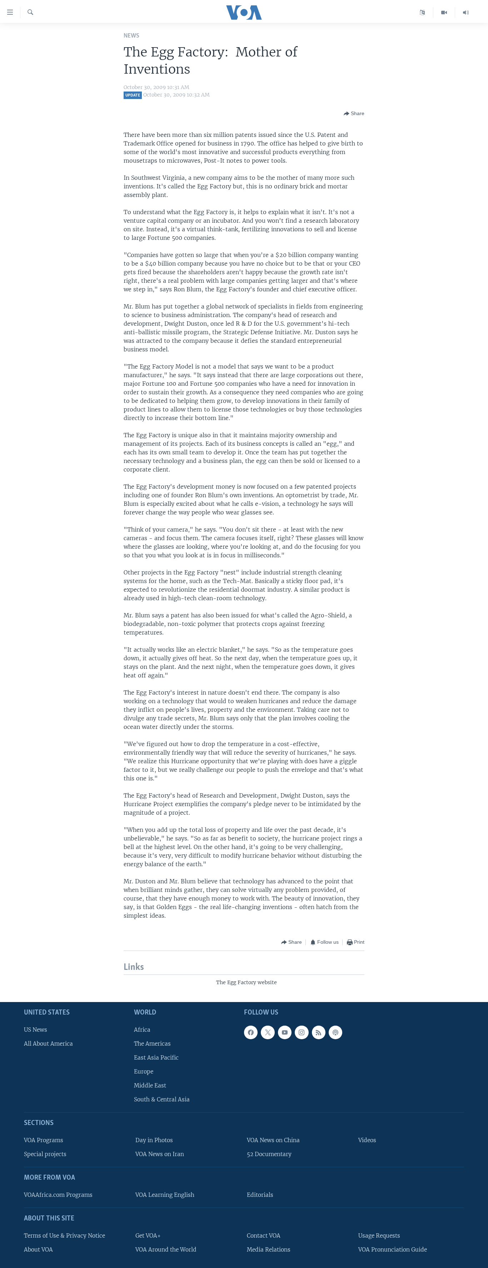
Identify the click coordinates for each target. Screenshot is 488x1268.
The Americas (152, 1043)
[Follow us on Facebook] (251, 1032)
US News (35, 1029)
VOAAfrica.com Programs (58, 1194)
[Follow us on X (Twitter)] (267, 1032)
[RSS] (318, 1032)
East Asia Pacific (156, 1057)
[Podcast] (335, 1032)
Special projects (45, 1154)
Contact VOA (263, 1235)
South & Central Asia (162, 1099)
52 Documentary (269, 1154)
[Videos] (444, 12)
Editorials (260, 1194)
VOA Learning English (164, 1194)
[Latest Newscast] (466, 12)
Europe (143, 1071)
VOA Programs (43, 1140)
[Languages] (422, 12)
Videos (367, 1140)
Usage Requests (379, 1235)
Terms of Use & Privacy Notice (64, 1235)
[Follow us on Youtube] (285, 1032)
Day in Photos (154, 1140)
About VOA (38, 1249)
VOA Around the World (165, 1249)
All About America (48, 1043)
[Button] (354, 113)
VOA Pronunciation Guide (392, 1249)
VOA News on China (273, 1140)
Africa (142, 1029)
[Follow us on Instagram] (301, 1032)
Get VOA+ (148, 1235)
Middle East (150, 1085)
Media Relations (268, 1249)
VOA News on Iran (159, 1154)
